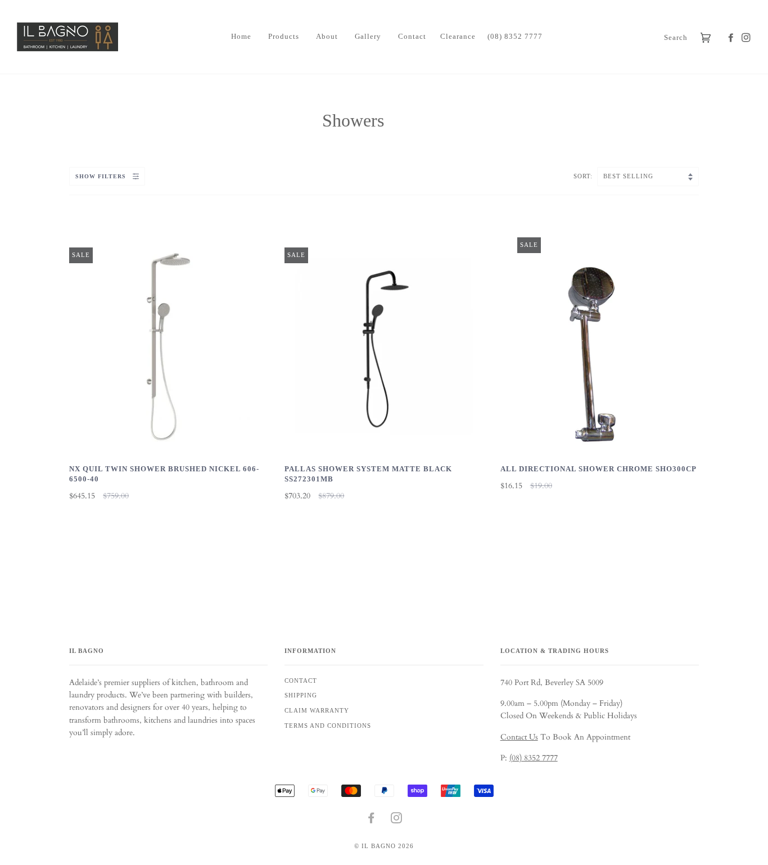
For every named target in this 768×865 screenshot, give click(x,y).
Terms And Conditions (327, 725)
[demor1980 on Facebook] (724, 38)
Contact (412, 36)
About (327, 36)
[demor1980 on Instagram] (744, 38)
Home (241, 36)
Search (676, 37)
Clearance (458, 36)
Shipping (300, 695)
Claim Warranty (316, 710)
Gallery (368, 36)
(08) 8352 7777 (515, 36)
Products (283, 36)
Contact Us (519, 737)
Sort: (584, 176)
